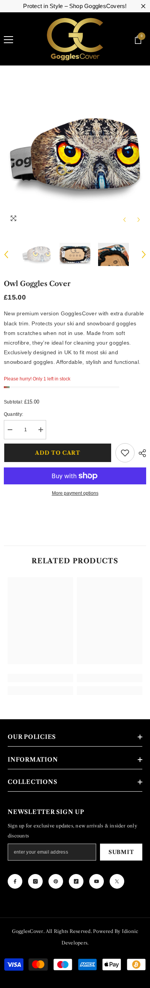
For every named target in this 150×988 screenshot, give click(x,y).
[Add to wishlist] (125, 452)
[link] (40, 678)
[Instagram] (35, 881)
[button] (124, 219)
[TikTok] (76, 881)
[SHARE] (140, 453)
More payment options (75, 493)
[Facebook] (15, 881)
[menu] (8, 39)
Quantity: (13, 414)
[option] (75, 156)
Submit (121, 852)
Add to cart (57, 452)
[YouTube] (96, 881)
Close (143, 6)
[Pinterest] (55, 881)
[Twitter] (117, 881)
